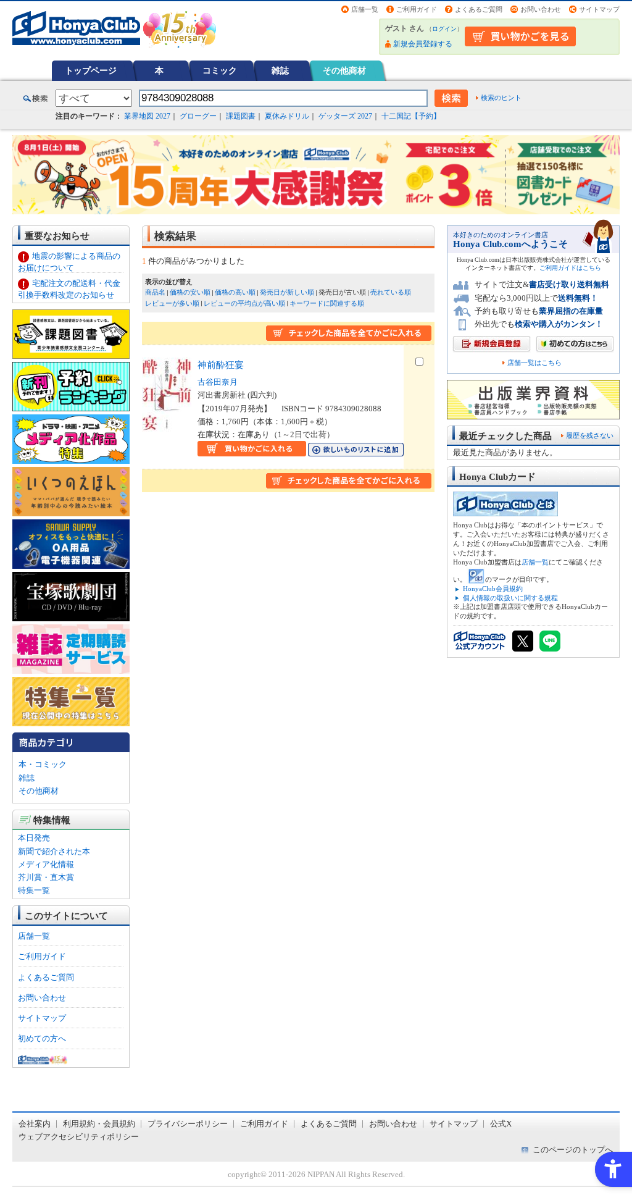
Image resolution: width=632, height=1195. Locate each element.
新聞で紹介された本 (54, 851)
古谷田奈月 (218, 382)
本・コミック (43, 764)
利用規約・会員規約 (99, 1123)
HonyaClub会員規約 (493, 588)
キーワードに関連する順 (326, 303)
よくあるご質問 (478, 9)
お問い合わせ (540, 9)
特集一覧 (34, 890)
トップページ (91, 70)
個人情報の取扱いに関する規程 (510, 598)
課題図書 (241, 116)
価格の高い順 (235, 292)
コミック (219, 70)
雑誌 (280, 70)
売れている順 (390, 292)
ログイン (444, 28)
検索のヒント (501, 97)
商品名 (155, 292)
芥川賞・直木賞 (46, 877)
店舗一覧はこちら (534, 362)
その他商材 (344, 70)
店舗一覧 (364, 9)
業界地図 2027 (147, 116)
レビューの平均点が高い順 (244, 303)
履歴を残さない (589, 435)
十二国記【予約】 (411, 116)
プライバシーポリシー (188, 1123)
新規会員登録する (422, 44)
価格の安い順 (190, 292)
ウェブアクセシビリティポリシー (79, 1136)
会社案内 (35, 1123)
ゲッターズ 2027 (345, 116)
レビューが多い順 (172, 303)
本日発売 (34, 837)
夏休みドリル (287, 116)
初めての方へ (42, 1038)
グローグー (198, 116)
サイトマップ (599, 9)
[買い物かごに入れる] (252, 450)
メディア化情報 (46, 864)
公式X (501, 1123)
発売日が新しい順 (287, 292)
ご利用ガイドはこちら (570, 267)
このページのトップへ (573, 1149)
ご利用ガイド (416, 9)
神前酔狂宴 (221, 364)
